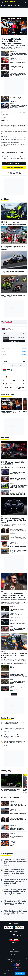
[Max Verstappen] (6, 380)
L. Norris (10, 377)
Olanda (8, 328)
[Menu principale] (2, 2)
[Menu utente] (25, 2)
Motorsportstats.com (14, 951)
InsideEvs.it (14, 942)
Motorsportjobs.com (14, 946)
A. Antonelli (10, 383)
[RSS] (20, 173)
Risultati (24, 344)
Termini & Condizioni (10, 970)
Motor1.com (14, 944)
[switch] (24, 361)
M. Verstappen (11, 380)
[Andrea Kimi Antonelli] (6, 384)
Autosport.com (14, 949)
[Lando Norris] (6, 377)
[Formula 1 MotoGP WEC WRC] (14, 324)
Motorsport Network (10, 973)
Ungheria (9, 369)
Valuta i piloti (8, 387)
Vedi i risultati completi (20, 388)
